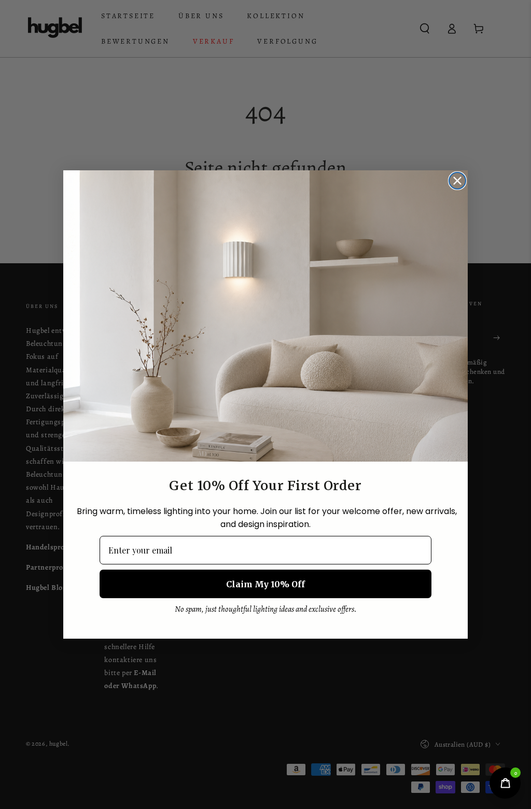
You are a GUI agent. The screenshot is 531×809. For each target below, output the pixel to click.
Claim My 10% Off (265, 584)
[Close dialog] (457, 180)
